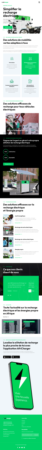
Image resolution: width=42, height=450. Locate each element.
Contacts (23, 423)
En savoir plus (7, 27)
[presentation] (4, 133)
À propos (23, 420)
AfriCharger (24, 444)
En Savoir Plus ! (18, 222)
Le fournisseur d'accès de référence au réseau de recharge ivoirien (9, 333)
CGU (22, 425)
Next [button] (11, 29)
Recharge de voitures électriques (9, 433)
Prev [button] (3, 29)
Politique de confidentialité (26, 426)
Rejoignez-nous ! (8, 164)
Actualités (23, 422)
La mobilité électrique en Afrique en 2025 (29, 333)
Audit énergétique (6, 434)
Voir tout (5, 316)
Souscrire (36, 434)
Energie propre (5, 436)
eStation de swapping (11, 128)
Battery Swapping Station (17, 130)
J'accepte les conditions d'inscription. (29, 438)
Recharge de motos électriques (8, 431)
